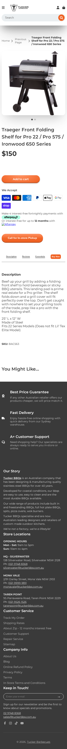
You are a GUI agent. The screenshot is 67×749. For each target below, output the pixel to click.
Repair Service (13, 639)
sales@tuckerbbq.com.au (19, 717)
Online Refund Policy (18, 667)
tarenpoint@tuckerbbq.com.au (23, 605)
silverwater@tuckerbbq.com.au (23, 567)
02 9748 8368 (12, 713)
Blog (6, 661)
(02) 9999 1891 (17, 583)
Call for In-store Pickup (22, 237)
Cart (63, 7)
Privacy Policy (12, 672)
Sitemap (9, 644)
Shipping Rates (13, 623)
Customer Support (16, 633)
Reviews (26, 256)
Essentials (40, 256)
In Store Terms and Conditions (24, 683)
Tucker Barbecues (38, 742)
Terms (7, 677)
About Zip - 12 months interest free (27, 628)
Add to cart (21, 179)
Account (58, 7)
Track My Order (14, 618)
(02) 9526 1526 (17, 602)
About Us (9, 656)
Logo (19, 7)
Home (6, 40)
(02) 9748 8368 (18, 564)
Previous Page (20, 41)
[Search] (61, 18)
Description (11, 256)
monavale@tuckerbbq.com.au (22, 586)
